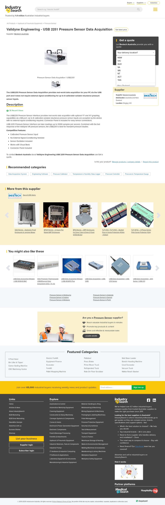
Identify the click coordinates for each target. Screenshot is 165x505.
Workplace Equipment (89, 455)
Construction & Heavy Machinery (61, 415)
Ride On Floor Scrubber (93, 372)
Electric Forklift (52, 358)
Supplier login (26, 445)
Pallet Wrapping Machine (56, 372)
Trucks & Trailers (87, 437)
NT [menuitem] (119, 73)
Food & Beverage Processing (60, 433)
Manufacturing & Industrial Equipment (63, 462)
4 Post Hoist (13, 359)
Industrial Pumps (56, 448)
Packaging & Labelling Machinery (93, 415)
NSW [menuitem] (120, 57)
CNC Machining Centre (18, 369)
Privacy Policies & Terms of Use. (61, 501)
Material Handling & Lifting (91, 404)
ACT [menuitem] (119, 77)
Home (11, 404)
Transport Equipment (88, 433)
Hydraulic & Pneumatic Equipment (30, 23)
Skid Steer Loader (129, 358)
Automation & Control (57, 404)
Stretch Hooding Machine (132, 361)
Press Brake (89, 361)
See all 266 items (29, 195)
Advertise (153, 3)
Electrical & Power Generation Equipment (64, 426)
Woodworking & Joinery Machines (93, 451)
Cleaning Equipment (57, 411)
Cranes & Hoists (55, 422)
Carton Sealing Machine (18, 366)
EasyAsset (139, 446)
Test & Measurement (88, 430)
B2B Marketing (14, 415)
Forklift (49, 368)
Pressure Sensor (50, 23)
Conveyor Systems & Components (62, 418)
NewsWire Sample (15, 422)
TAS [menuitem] (119, 80)
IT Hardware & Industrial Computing (62, 451)
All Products (11, 23)
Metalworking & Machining (91, 408)
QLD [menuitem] (120, 64)
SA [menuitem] (119, 67)
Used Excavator (128, 365)
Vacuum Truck (127, 368)
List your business (26, 438)
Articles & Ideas (14, 408)
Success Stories (14, 430)
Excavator (50, 365)
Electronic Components (58, 430)
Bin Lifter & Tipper (16, 362)
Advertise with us (15, 426)
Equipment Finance (54, 361)
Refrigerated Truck (91, 368)
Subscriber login (26, 450)
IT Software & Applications (59, 455)
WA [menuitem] (119, 70)
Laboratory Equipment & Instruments (63, 459)
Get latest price (121, 29)
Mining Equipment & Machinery (92, 411)
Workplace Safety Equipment (91, 459)
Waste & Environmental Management (94, 444)
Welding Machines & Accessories (93, 448)
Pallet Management (88, 418)
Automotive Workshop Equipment (62, 408)
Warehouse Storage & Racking (92, 440)
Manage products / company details (126, 162)
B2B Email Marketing (16, 418)
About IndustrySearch (16, 411)
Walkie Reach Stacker (130, 372)
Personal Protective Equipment (92, 422)
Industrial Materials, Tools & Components (64, 444)
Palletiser (87, 358)
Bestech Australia (21, 34)
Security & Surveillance (89, 426)
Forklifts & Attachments (58, 437)
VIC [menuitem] (119, 61)
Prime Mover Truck (91, 365)
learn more (91, 336)
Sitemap (12, 433)
